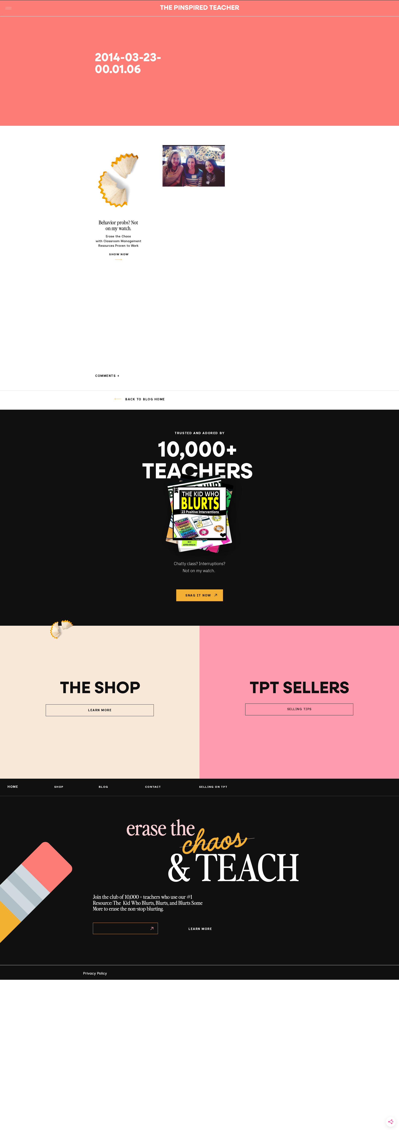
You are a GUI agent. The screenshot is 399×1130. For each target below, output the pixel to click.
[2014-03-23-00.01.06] (299, 71)
